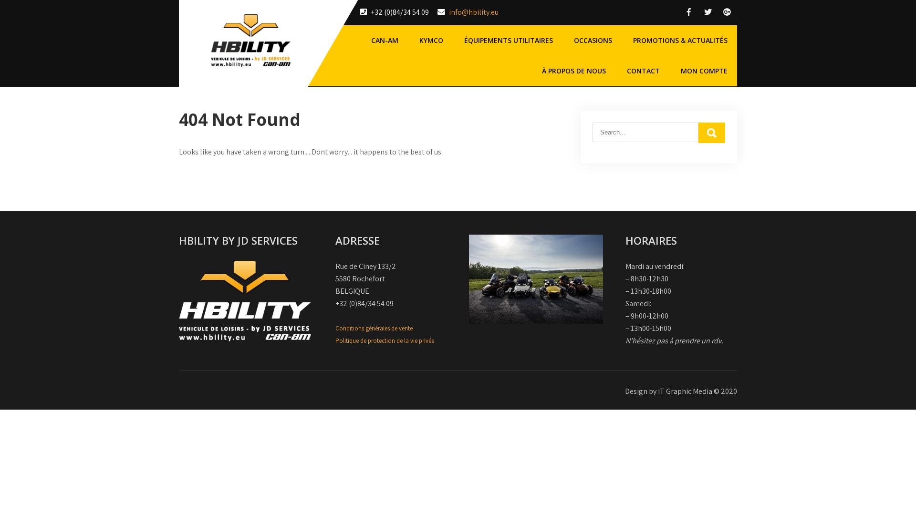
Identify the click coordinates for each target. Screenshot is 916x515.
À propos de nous (574, 70)
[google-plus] (727, 12)
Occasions (593, 40)
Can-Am (384, 40)
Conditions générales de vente (374, 328)
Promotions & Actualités (680, 40)
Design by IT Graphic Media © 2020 (681, 391)
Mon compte (704, 70)
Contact (643, 70)
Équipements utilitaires (508, 40)
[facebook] (689, 12)
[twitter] (708, 12)
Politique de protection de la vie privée (384, 341)
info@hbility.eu (474, 12)
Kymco (431, 40)
